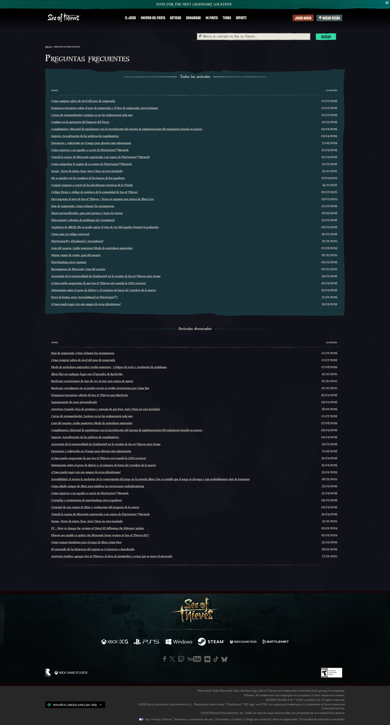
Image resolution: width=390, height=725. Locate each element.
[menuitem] (130, 17)
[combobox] (253, 36)
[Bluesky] (224, 659)
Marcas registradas (285, 719)
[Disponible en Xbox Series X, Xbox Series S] (114, 642)
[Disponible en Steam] (211, 642)
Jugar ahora (303, 18)
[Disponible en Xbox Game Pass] (243, 642)
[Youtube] (194, 659)
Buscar (326, 37)
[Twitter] (172, 659)
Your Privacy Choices (158, 719)
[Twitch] (181, 659)
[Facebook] (164, 659)
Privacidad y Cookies (229, 719)
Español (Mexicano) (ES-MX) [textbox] (75, 705)
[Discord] (207, 659)
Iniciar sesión (331, 18)
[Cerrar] (387, 2)
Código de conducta (257, 719)
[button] (75, 704)
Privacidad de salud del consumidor (322, 719)
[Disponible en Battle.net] (275, 642)
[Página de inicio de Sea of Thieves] (64, 18)
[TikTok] (216, 659)
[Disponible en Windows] (179, 642)
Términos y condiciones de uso (193, 719)
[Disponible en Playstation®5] (146, 642)
